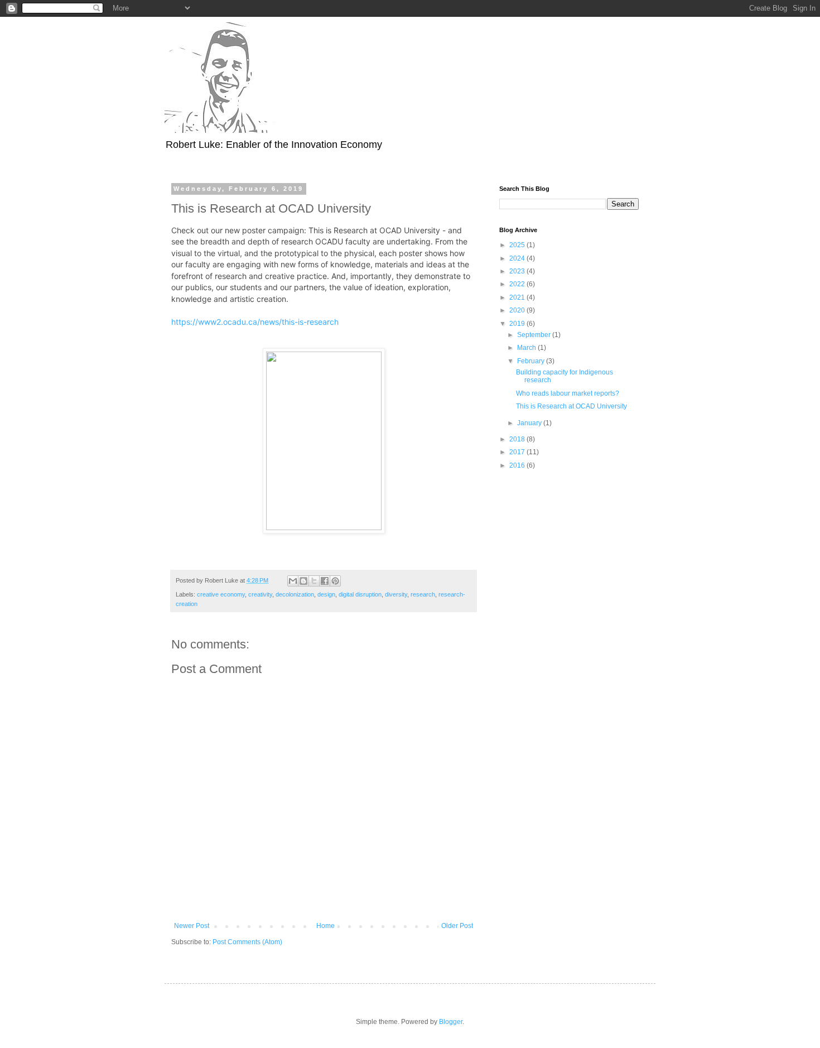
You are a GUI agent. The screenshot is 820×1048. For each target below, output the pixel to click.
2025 (518, 245)
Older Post (457, 926)
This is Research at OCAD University (571, 406)
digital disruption (360, 594)
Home (325, 926)
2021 (518, 297)
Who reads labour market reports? (567, 393)
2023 (518, 271)
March (527, 348)
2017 (518, 452)
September (534, 335)
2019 (518, 324)
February (531, 361)
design (326, 594)
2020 (518, 310)
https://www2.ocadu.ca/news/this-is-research (255, 321)
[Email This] (292, 581)
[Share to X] (314, 581)
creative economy (221, 594)
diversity (396, 594)
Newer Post (191, 926)
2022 (518, 284)
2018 (518, 439)
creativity (260, 594)
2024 (518, 258)
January (530, 423)
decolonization (295, 594)
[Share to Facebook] (324, 581)
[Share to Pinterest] (335, 581)
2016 (518, 465)
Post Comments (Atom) (247, 942)
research (423, 594)
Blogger (450, 1022)
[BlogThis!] (303, 581)
